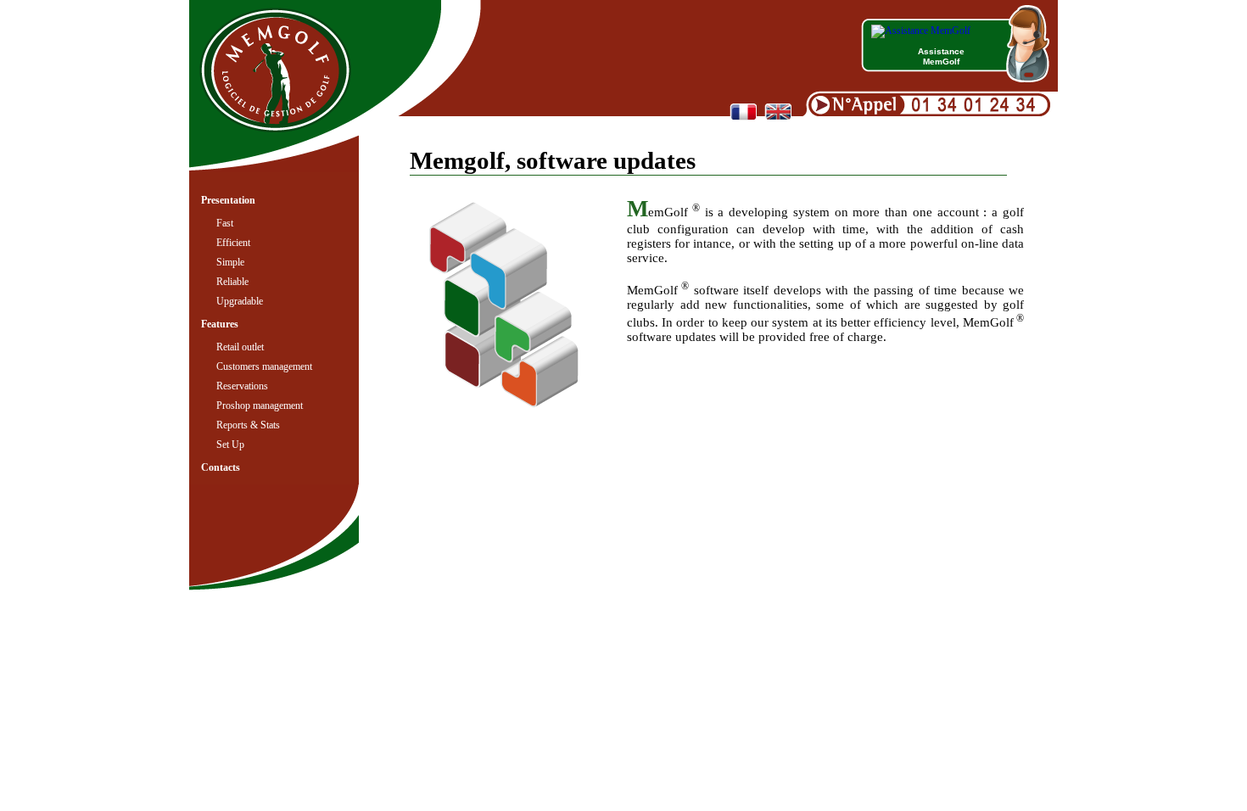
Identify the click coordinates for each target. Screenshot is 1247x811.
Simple (230, 262)
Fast (224, 223)
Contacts (220, 467)
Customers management (264, 366)
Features (219, 324)
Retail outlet (240, 347)
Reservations (242, 386)
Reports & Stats (248, 425)
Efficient (233, 243)
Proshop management (259, 405)
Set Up (230, 444)
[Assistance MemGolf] (920, 30)
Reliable (232, 282)
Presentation (228, 200)
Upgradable (239, 301)
